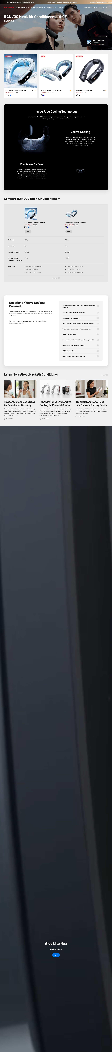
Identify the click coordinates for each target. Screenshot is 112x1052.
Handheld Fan (51, 7)
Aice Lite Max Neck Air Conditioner (16, 90)
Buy (56, 955)
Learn (59, 7)
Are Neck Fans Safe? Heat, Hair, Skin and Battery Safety (91, 403)
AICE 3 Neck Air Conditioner (84, 90)
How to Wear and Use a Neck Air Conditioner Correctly (19, 403)
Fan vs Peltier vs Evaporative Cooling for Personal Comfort (56, 403)
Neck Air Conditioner (37, 7)
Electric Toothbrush (21, 7)
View (28, 231)
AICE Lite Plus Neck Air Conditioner (51, 90)
